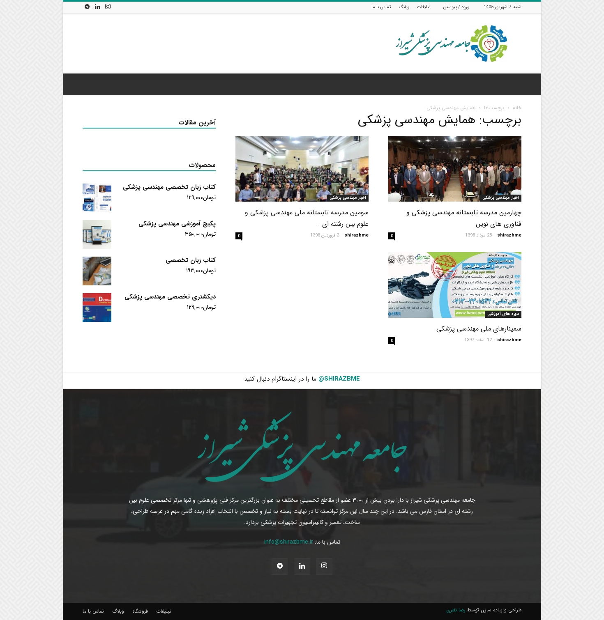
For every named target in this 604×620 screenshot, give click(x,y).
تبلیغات (423, 7)
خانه (517, 108)
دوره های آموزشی (503, 314)
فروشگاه (140, 611)
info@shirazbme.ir (288, 542)
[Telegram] (87, 7)
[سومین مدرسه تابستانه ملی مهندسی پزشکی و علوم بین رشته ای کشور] (302, 169)
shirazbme (509, 235)
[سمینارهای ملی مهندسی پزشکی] (454, 285)
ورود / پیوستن (456, 7)
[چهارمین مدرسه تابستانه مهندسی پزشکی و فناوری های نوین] (454, 169)
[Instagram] (107, 7)
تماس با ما (381, 7)
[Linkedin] (97, 7)
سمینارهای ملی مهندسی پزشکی (478, 329)
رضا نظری (456, 610)
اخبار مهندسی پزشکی (500, 198)
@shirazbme (339, 379)
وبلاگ (404, 7)
